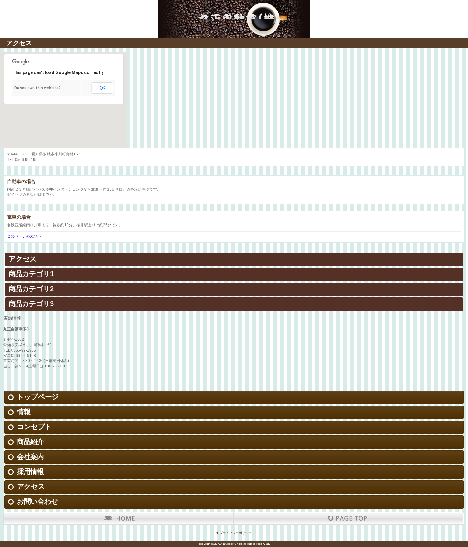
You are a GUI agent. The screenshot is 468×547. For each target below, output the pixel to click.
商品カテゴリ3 (31, 304)
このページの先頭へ (24, 236)
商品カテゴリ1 (31, 274)
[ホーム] (119, 518)
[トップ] (347, 518)
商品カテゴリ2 (31, 289)
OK (102, 88)
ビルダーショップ (234, 9)
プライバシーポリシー (236, 533)
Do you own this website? (37, 88)
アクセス (23, 259)
